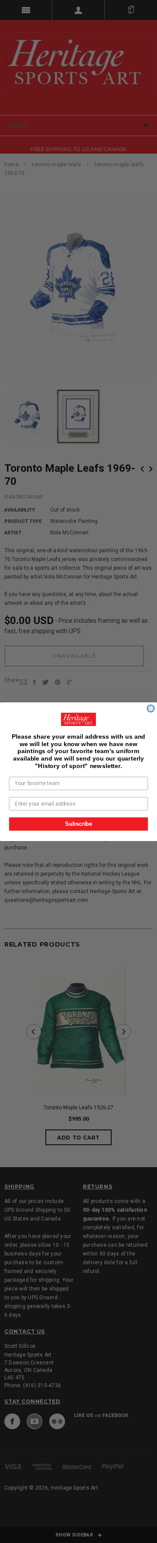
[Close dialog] (150, 708)
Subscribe (78, 824)
